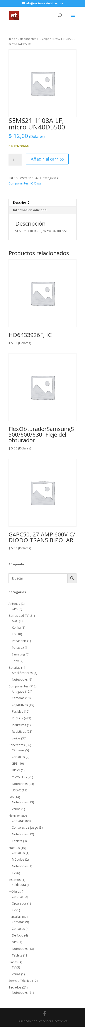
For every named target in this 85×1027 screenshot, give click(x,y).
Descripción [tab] (22, 202)
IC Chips (44, 39)
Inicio (11, 39)
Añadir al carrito (47, 159)
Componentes (27, 39)
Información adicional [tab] (30, 210)
